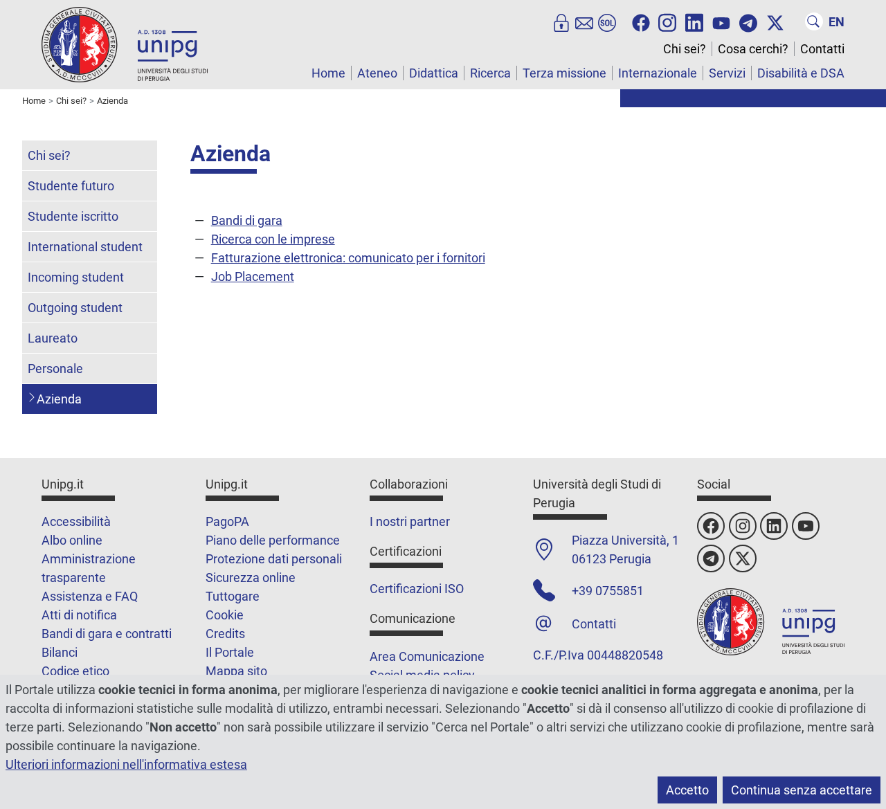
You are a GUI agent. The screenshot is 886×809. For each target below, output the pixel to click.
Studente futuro (71, 186)
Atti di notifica (79, 615)
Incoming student (76, 277)
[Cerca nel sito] (814, 21)
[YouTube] (721, 21)
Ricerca (490, 73)
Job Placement (252, 276)
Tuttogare (233, 596)
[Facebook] (641, 21)
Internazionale (657, 73)
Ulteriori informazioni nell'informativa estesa (126, 764)
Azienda (59, 399)
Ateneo (377, 73)
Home (328, 73)
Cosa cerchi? (753, 49)
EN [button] (836, 22)
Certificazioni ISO (417, 588)
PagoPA (227, 521)
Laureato (53, 338)
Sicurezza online (251, 577)
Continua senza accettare (801, 790)
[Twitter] (775, 21)
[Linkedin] (694, 21)
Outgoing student (75, 307)
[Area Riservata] (561, 21)
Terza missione (564, 73)
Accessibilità (76, 521)
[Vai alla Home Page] (125, 44)
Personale (55, 368)
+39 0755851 (608, 590)
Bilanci (60, 652)
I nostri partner (410, 521)
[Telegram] (748, 21)
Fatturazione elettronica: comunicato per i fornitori (348, 258)
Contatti (822, 49)
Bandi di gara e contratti (107, 633)
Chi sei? (684, 49)
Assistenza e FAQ (90, 596)
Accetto (687, 790)
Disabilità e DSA (800, 73)
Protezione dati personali (274, 559)
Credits (225, 633)
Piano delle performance (273, 540)
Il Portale (230, 652)
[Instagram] (667, 21)
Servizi (727, 73)
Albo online (72, 540)
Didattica (433, 73)
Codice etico (75, 671)
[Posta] (584, 21)
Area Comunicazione (427, 656)
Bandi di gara (246, 220)
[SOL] (607, 21)
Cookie (225, 615)
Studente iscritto (73, 216)
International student (85, 246)
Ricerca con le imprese (273, 239)
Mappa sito (236, 671)
